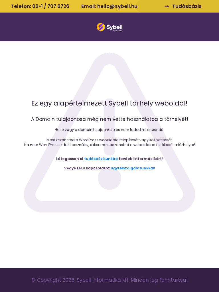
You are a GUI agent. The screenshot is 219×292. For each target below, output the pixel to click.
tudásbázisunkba (101, 158)
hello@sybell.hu (117, 6)
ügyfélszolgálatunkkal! (133, 168)
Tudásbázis (187, 6)
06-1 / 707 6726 (50, 6)
